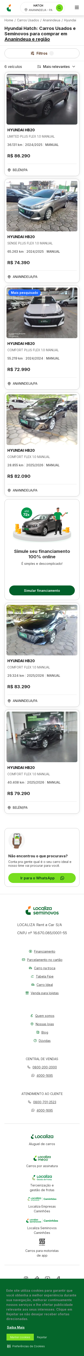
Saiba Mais (16, 1327)
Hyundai (70, 20)
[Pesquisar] (59, 7)
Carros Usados (28, 20)
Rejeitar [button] (42, 1337)
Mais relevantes (56, 66)
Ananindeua (51, 20)
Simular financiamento (42, 590)
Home (8, 20)
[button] (42, 1075)
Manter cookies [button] (20, 1337)
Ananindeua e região (27, 39)
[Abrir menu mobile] (76, 7)
